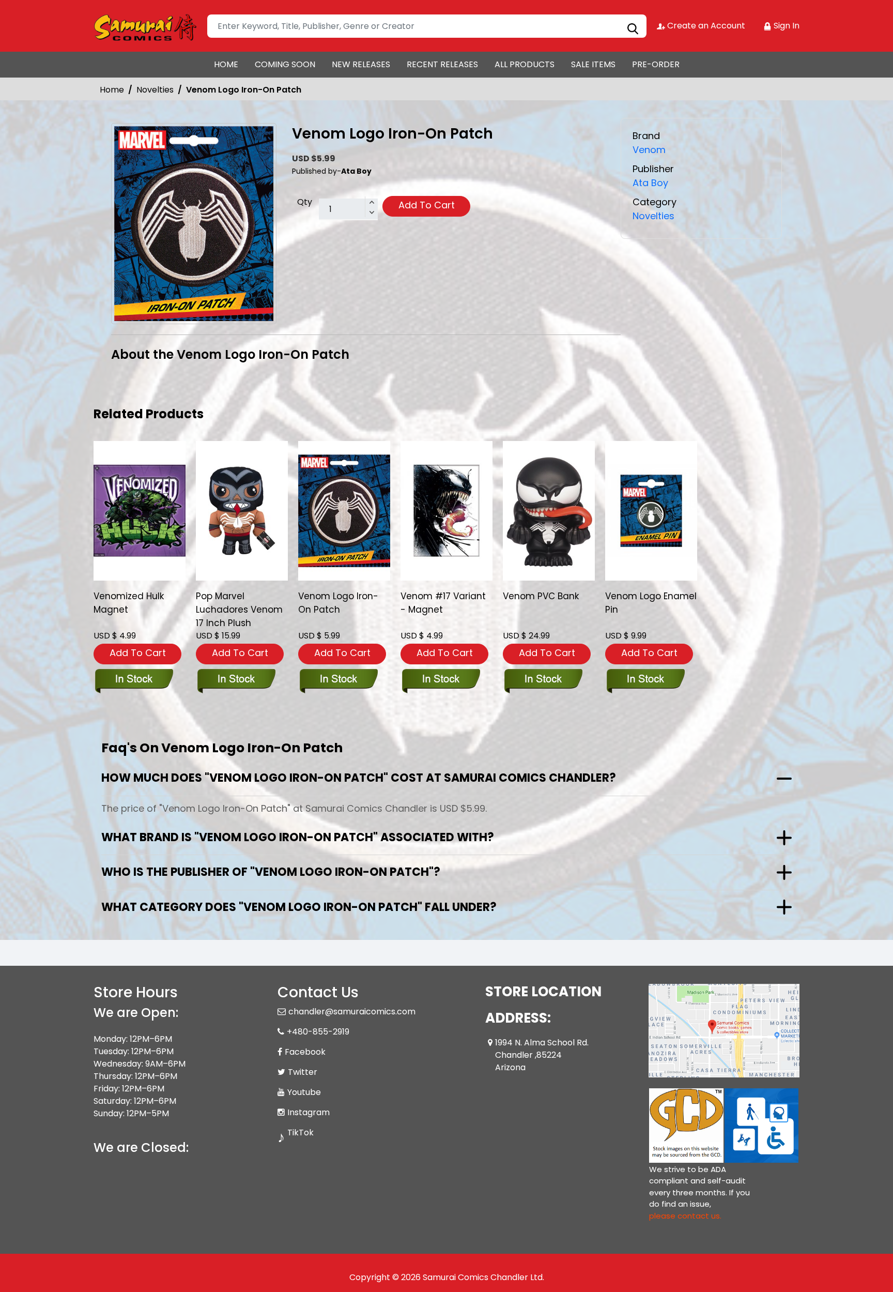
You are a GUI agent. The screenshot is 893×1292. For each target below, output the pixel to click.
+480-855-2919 (318, 1032)
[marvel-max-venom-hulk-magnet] (140, 511)
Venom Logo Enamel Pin (651, 603)
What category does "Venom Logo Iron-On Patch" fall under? (299, 907)
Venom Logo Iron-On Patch (338, 603)
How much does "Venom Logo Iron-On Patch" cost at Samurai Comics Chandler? (358, 778)
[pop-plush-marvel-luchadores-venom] (242, 511)
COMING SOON (285, 64)
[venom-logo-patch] (344, 511)
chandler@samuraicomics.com (351, 1011)
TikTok (300, 1132)
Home (112, 90)
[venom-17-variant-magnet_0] (446, 511)
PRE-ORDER (656, 64)
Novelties (155, 90)
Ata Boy (650, 182)
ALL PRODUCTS (525, 64)
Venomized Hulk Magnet (129, 603)
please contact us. (685, 1215)
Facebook (305, 1052)
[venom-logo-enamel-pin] (651, 511)
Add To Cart (426, 205)
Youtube (304, 1092)
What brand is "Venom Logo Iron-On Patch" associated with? (297, 837)
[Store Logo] (145, 25)
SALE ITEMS (593, 64)
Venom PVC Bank (541, 596)
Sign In (785, 26)
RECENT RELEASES (442, 64)
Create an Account (705, 26)
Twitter (302, 1072)
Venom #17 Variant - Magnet (443, 603)
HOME (226, 64)
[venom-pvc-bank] (549, 511)
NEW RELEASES (361, 64)
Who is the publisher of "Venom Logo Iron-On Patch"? (270, 872)
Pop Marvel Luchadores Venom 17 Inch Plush (239, 609)
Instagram (308, 1112)
